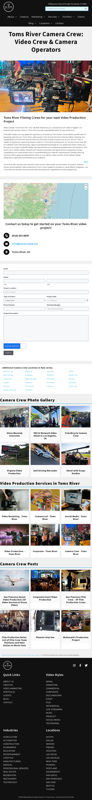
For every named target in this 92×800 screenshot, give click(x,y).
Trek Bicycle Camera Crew (76, 434)
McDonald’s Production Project (75, 638)
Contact (59, 23)
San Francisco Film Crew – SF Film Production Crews (76, 600)
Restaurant (10, 779)
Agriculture (10, 737)
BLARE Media (6, 655)
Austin (49, 737)
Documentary (54, 695)
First (5, 284)
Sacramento (53, 772)
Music (49, 713)
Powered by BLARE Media (65, 797)
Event (49, 699)
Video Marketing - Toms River (14, 517)
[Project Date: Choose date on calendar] (87, 300)
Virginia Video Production (14, 472)
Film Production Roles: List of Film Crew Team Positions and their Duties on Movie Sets (14, 641)
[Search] (85, 9)
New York (51, 761)
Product (51, 716)
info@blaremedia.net (25, 243)
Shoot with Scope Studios (75, 472)
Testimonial (52, 723)
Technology (10, 782)
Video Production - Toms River (14, 552)
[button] (46, 201)
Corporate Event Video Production (45, 598)
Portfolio (67, 17)
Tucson (50, 789)
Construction (11, 744)
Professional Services (15, 768)
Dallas (50, 740)
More (86, 162)
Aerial (49, 681)
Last (48, 284)
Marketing (36, 17)
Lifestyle (8, 758)
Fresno (50, 747)
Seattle (50, 786)
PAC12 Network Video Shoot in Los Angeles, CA (45, 436)
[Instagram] (74, 665)
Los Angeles (53, 758)
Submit (8, 353)
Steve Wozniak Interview (14, 434)
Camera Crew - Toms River (76, 552)
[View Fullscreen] (6, 185)
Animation (51, 685)
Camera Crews (26, 655)
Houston (51, 751)
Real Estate (9, 772)
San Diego (51, 775)
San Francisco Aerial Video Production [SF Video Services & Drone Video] (14, 601)
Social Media (53, 720)
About (11, 17)
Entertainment (11, 754)
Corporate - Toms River (45, 551)
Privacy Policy (50, 797)
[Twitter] (86, 665)
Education (9, 751)
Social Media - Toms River (76, 517)
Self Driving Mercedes (45, 470)
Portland (51, 768)
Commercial (52, 688)
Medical (7, 765)
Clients (80, 17)
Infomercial (53, 706)
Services (52, 17)
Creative (24, 17)
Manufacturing (12, 761)
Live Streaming (54, 709)
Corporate (52, 692)
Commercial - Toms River (45, 517)
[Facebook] (80, 665)
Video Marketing (12, 688)
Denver (50, 744)
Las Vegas (51, 754)
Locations (44, 23)
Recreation (9, 775)
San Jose (51, 782)
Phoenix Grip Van (45, 637)
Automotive (10, 740)
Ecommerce (9, 747)
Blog (30, 23)
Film (48, 702)
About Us (8, 681)
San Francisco (54, 779)
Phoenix (50, 765)
